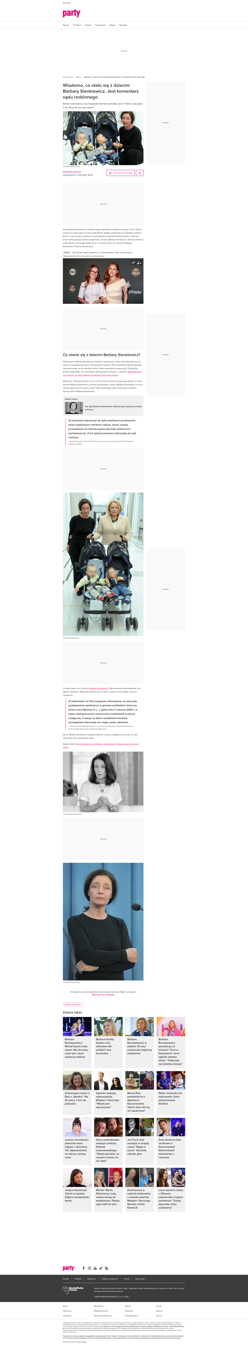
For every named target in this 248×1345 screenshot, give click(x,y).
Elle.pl (65, 1306)
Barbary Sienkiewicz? (99, 688)
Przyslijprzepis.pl (131, 1315)
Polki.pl (128, 1306)
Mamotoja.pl (98, 1306)
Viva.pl (158, 1306)
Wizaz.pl (159, 1311)
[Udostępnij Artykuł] (139, 173)
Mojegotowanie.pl (101, 1311)
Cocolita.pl (67, 1315)
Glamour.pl (67, 1311)
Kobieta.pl (129, 1311)
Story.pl (159, 1315)
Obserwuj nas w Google (122, 173)
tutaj (84, 1342)
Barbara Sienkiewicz (73, 1004)
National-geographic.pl (103, 1315)
